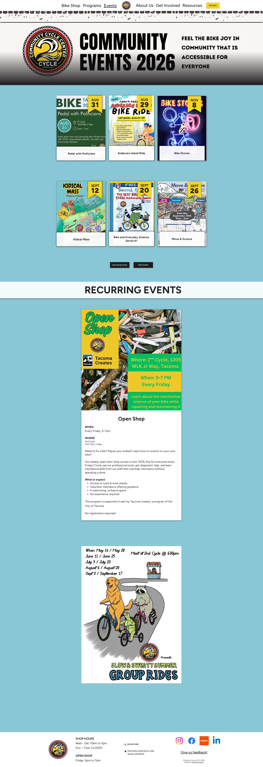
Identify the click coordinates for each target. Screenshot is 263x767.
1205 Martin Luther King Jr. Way (140, 751)
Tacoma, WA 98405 (135, 754)
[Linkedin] (216, 740)
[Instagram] (179, 740)
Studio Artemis (198, 762)
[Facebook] (191, 740)
